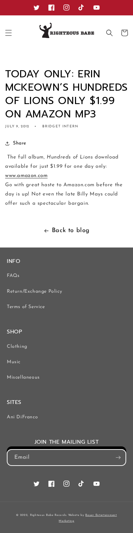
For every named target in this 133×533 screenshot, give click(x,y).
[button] (8, 32)
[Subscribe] (117, 457)
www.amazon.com (26, 175)
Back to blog (71, 231)
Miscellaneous (23, 377)
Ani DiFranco (22, 417)
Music (13, 362)
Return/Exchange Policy (34, 291)
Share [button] (19, 143)
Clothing (17, 346)
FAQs (13, 275)
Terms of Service (26, 306)
